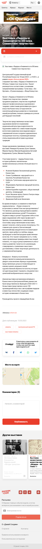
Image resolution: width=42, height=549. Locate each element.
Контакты (24, 529)
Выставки (5, 35)
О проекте (5, 529)
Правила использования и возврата (15, 535)
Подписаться (21, 517)
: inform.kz (13, 313)
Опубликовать (21, 421)
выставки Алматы (11, 332)
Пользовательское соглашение (13, 539)
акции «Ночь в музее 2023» (18, 79)
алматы (8, 327)
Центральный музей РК (26, 327)
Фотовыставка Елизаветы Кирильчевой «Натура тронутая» (12, 461)
